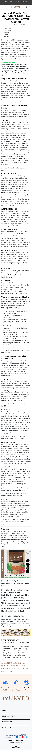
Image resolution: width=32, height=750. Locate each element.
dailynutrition (5, 665)
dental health (15, 665)
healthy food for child (14, 666)
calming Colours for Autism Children (16, 646)
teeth (24, 668)
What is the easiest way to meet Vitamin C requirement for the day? (15, 522)
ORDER (21, 611)
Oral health (17, 668)
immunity (14, 158)
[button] (16, 564)
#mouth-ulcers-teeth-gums (12, 662)
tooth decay (17, 670)
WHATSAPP (5, 64)
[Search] (27, 7)
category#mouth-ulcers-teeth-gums (13, 663)
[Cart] (29, 7)
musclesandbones (7, 668)
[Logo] (16, 7)
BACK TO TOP (16, 748)
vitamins (4, 178)
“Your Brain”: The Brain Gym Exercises (16, 657)
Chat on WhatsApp (8, 62)
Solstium (19, 742)
